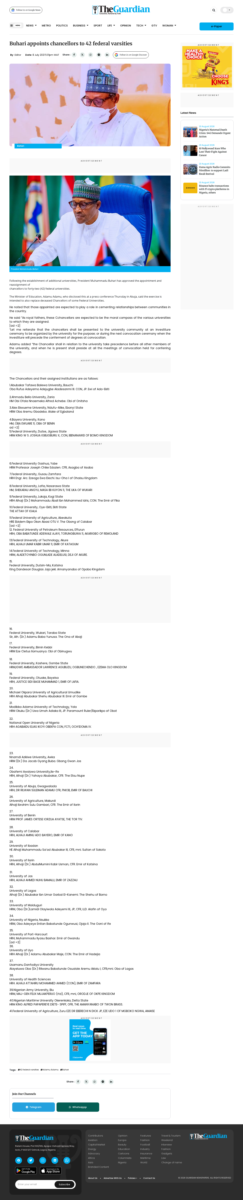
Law (163, 1158)
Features (145, 1135)
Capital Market (96, 1144)
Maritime (145, 1158)
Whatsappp (79, 1107)
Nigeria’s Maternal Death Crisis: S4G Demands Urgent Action (215, 133)
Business (79, 25)
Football (145, 1144)
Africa (91, 1158)
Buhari (65, 1070)
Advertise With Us (113, 1178)
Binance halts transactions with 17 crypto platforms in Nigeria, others (214, 189)
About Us (92, 1178)
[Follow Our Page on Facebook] (18, 1160)
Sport (98, 25)
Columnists (124, 1158)
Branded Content (98, 1167)
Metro (46, 25)
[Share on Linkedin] (107, 55)
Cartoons (123, 1153)
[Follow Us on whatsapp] (66, 1160)
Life (110, 25)
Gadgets (166, 1153)
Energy (92, 1149)
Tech (140, 25)
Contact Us (149, 1178)
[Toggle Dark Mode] (227, 9)
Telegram (35, 1107)
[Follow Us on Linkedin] (54, 1160)
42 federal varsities (29, 1070)
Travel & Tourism (171, 1135)
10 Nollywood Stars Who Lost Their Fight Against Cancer (213, 152)
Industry (145, 1149)
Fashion (145, 1140)
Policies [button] (132, 1178)
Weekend (167, 1140)
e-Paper (216, 26)
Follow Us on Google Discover (133, 54)
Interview (166, 1144)
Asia (90, 1162)
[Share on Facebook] (74, 55)
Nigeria (122, 1162)
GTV (154, 25)
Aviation (92, 1140)
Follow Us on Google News (28, 10)
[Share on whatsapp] (91, 55)
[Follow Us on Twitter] (30, 1160)
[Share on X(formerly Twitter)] (82, 55)
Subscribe (64, 1184)
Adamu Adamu (50, 1070)
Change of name (171, 1162)
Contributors (95, 1135)
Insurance (146, 1153)
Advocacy (94, 1153)
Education (124, 1149)
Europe (122, 1140)
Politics (62, 25)
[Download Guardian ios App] (50, 1170)
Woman (168, 25)
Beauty (122, 1144)
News (30, 25)
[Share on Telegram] (99, 55)
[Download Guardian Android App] (26, 1170)
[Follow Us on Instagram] (42, 1160)
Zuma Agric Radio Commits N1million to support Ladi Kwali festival (214, 171)
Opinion (125, 25)
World (143, 1162)
